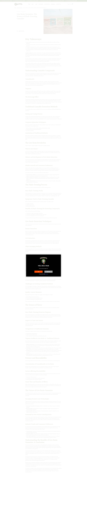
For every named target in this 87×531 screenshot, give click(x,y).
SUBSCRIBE (43, 268)
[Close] (55, 256)
